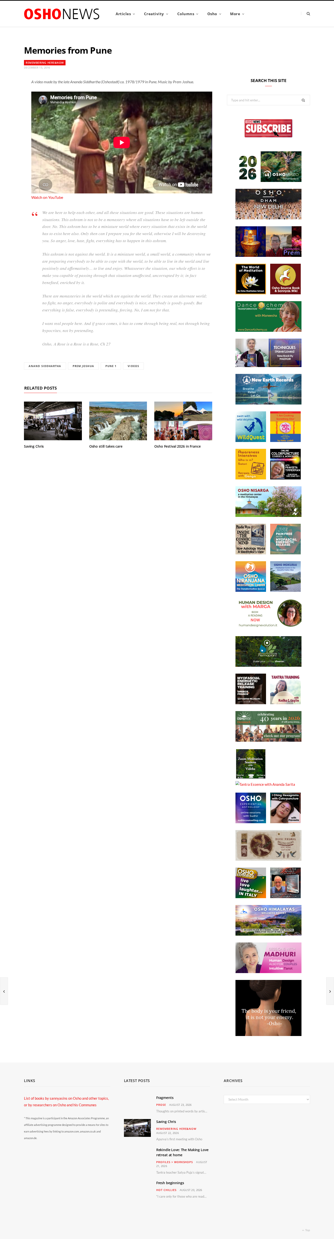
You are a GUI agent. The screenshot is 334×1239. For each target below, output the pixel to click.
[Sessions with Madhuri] (268, 971)
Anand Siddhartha (45, 366)
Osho (212, 13)
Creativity (154, 13)
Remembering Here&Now (45, 62)
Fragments (165, 1097)
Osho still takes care (105, 446)
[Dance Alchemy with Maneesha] (268, 330)
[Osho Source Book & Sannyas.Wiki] (285, 293)
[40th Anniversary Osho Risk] (268, 740)
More (235, 13)
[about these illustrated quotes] (268, 1034)
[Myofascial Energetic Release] (285, 553)
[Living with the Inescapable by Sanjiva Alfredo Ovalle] (285, 896)
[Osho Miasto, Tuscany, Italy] (268, 180)
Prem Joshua (83, 366)
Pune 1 (111, 366)
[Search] (305, 13)
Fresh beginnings (170, 1182)
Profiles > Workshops (174, 1162)
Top (307, 1230)
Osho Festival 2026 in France (177, 446)
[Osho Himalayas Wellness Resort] (268, 934)
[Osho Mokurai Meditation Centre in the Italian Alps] (285, 590)
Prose (161, 1105)
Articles (123, 13)
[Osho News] (62, 14)
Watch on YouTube (47, 197)
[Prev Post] (4, 991)
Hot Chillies (166, 1190)
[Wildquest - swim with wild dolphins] (250, 440)
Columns (185, 13)
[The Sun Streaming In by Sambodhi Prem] (268, 255)
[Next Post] (330, 991)
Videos (133, 366)
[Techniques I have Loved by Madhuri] (268, 365)
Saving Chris (34, 446)
